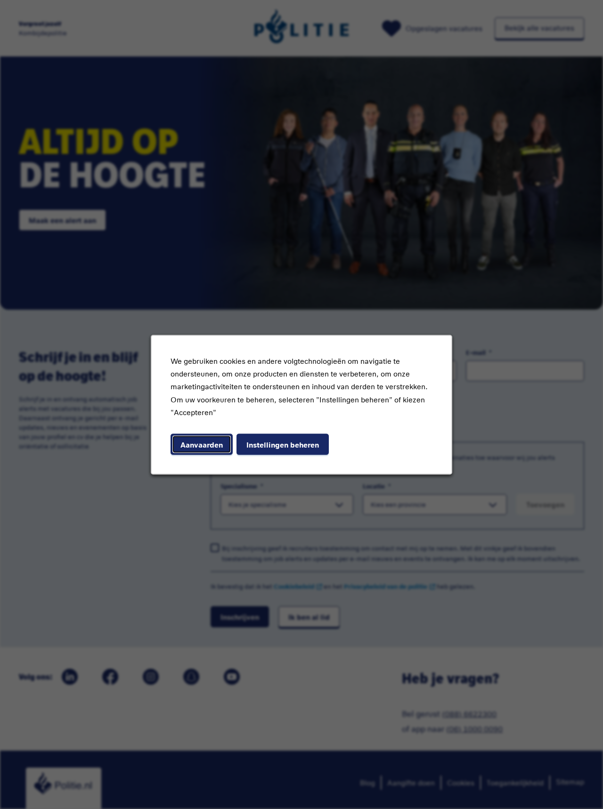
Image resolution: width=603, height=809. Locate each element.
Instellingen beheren (282, 444)
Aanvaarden (201, 444)
